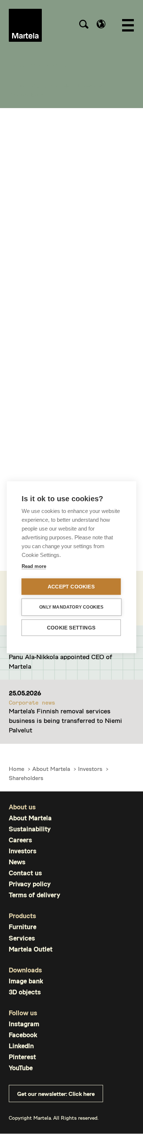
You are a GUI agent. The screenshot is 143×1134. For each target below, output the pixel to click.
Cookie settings (71, 627)
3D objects (25, 992)
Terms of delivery (34, 895)
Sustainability (30, 829)
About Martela (51, 85)
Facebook (23, 1035)
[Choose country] (101, 24)
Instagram (24, 1024)
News (17, 862)
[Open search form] (83, 25)
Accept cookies (71, 586)
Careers (20, 840)
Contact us (25, 873)
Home (16, 85)
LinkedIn (21, 1046)
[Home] (25, 25)
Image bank (26, 981)
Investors (90, 85)
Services (22, 938)
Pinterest (22, 1057)
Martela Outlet (30, 949)
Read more (34, 566)
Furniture (22, 927)
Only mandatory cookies (71, 607)
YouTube (21, 1068)
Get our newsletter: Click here (56, 1093)
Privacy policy (30, 884)
